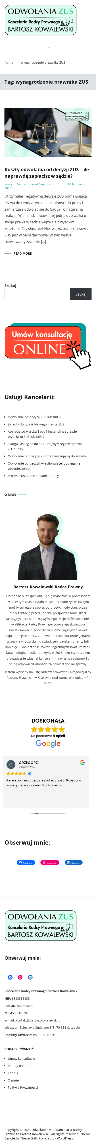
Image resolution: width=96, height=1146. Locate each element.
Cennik (13, 1073)
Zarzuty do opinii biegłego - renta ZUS (36, 424)
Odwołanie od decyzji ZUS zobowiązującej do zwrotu (47, 456)
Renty (8, 184)
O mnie (13, 1080)
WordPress (65, 1138)
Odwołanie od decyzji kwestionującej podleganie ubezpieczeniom (44, 465)
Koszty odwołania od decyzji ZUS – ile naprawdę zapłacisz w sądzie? (46, 172)
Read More (22, 253)
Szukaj (10, 285)
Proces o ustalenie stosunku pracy (33, 476)
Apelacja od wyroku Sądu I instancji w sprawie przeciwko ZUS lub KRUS (42, 433)
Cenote (9, 1138)
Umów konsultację (21, 1058)
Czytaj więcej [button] (19, 801)
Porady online (18, 1066)
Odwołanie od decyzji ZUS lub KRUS (34, 417)
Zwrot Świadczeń (42, 184)
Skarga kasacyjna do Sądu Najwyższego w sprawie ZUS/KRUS (45, 446)
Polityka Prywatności (23, 1087)
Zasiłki (21, 184)
